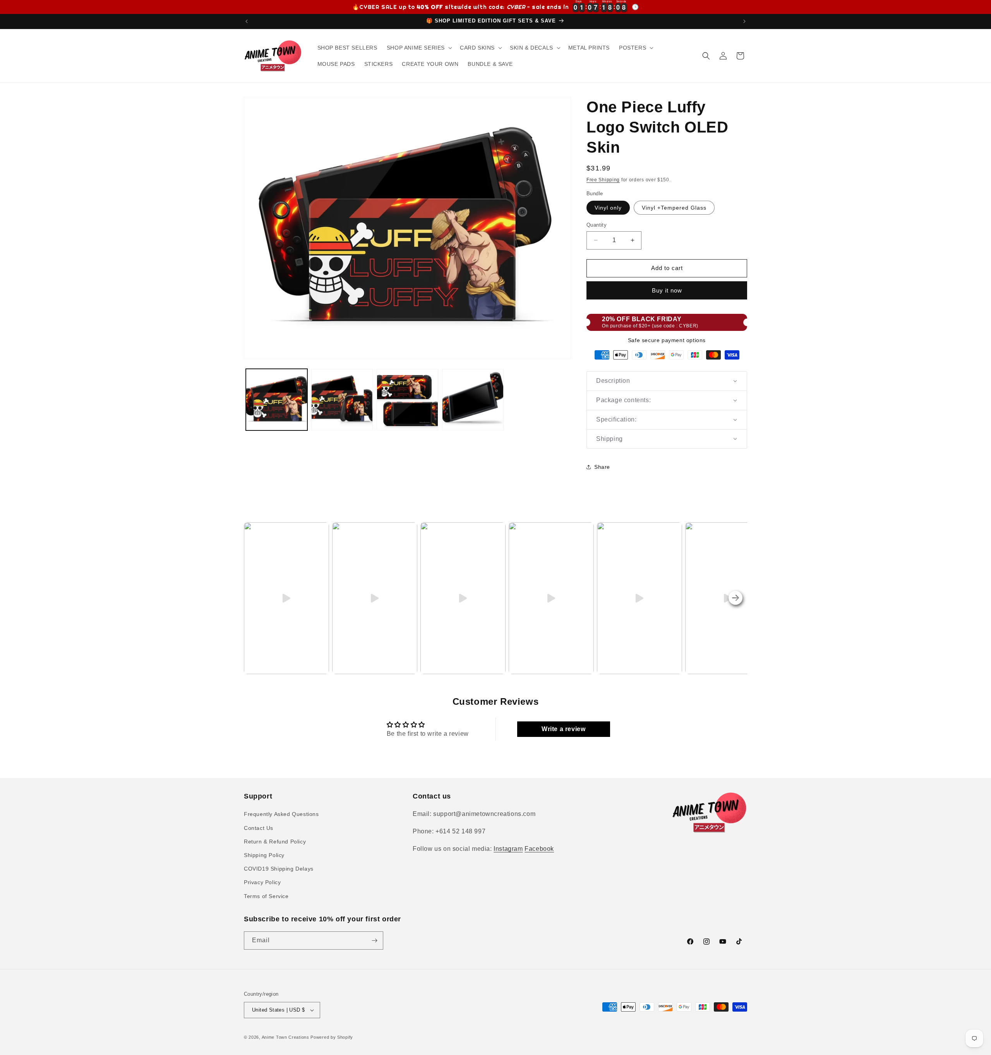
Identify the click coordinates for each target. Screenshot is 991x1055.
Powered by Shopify (331, 1037)
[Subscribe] (374, 940)
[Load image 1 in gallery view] (276, 399)
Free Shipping (603, 179)
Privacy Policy (262, 882)
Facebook (539, 848)
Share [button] (602, 467)
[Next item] (735, 598)
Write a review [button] (563, 729)
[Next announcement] (744, 21)
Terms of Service (266, 896)
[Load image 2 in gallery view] (342, 399)
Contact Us (258, 828)
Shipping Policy (264, 855)
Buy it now (667, 290)
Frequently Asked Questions (281, 814)
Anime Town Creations (285, 1037)
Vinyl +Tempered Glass (674, 208)
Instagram (508, 848)
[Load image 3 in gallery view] (407, 399)
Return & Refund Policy (275, 841)
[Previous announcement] (246, 21)
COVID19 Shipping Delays (279, 869)
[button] (418, 48)
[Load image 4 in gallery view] (473, 399)
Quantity (596, 225)
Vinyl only (608, 208)
